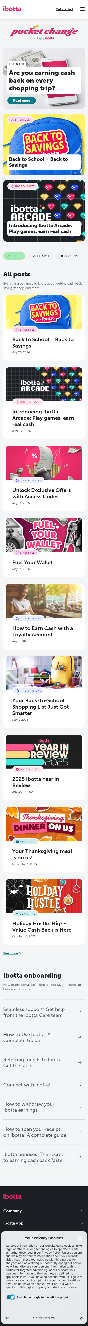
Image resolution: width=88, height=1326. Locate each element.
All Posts (14, 256)
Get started (64, 9)
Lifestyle (43, 256)
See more (10, 953)
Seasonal (72, 256)
